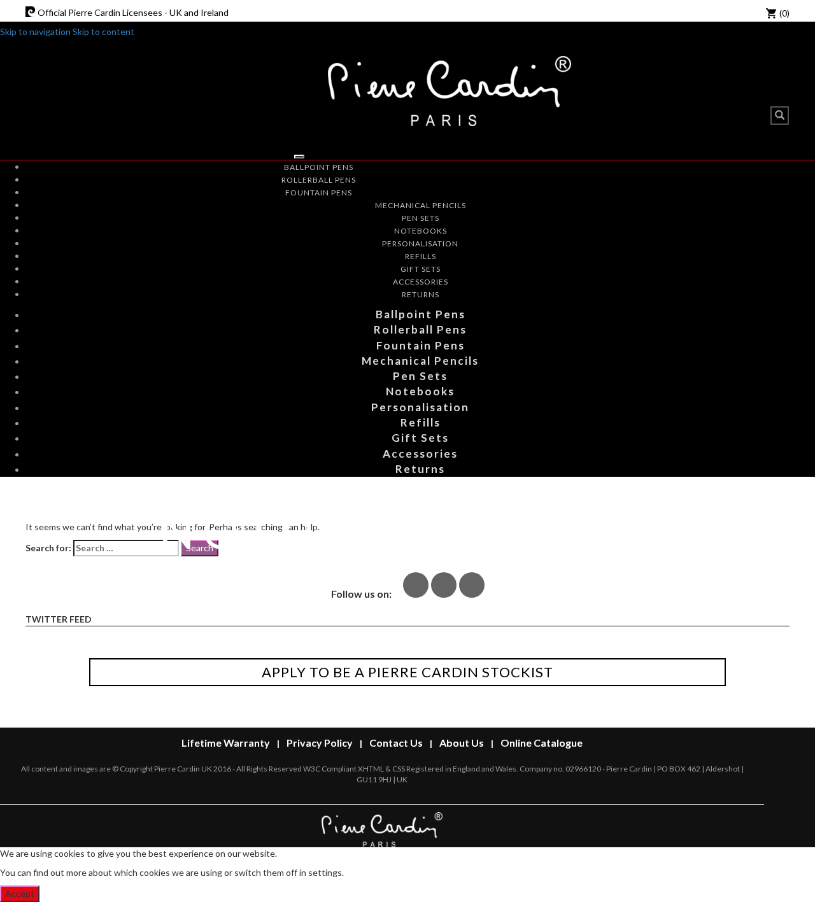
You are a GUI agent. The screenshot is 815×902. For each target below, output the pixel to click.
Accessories (420, 281)
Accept (19, 893)
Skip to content (103, 31)
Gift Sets (420, 269)
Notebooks (420, 231)
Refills (420, 256)
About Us (461, 742)
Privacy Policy (320, 742)
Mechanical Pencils (420, 205)
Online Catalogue (541, 742)
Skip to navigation (35, 31)
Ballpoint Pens (318, 167)
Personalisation (420, 243)
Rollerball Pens (318, 180)
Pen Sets (420, 218)
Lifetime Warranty (225, 742)
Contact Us (396, 742)
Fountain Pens (318, 192)
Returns (420, 294)
